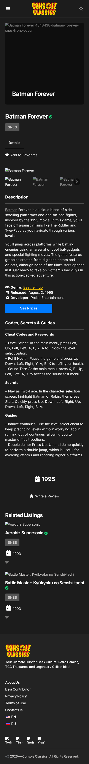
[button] (7, 8)
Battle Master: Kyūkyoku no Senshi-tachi (44, 582)
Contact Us (13, 710)
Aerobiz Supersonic (24, 532)
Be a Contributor (17, 689)
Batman (11, 210)
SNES (12, 127)
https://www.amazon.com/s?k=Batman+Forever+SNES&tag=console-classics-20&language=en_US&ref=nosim (29, 309)
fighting (31, 254)
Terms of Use (15, 703)
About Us (12, 682)
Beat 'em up (33, 287)
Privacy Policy (16, 696)
